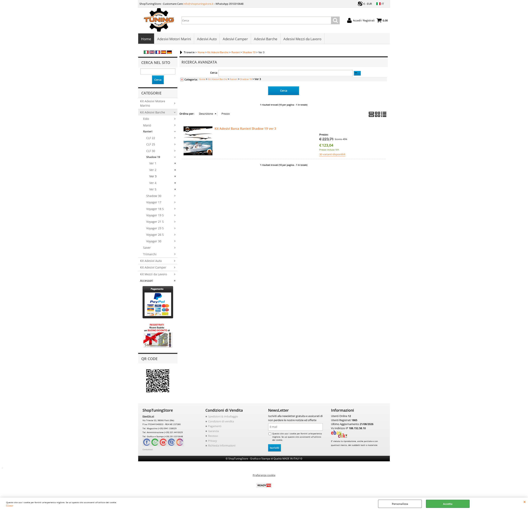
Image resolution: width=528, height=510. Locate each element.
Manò (147, 125)
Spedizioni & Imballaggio (223, 416)
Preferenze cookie (264, 475)
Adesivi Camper (235, 39)
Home (146, 39)
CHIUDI (524, 502)
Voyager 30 (153, 241)
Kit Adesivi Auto (151, 261)
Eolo (146, 119)
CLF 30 (150, 151)
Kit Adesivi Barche (152, 112)
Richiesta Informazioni (221, 445)
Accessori (146, 281)
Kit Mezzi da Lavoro (153, 274)
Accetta (448, 504)
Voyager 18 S (155, 209)
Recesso (213, 436)
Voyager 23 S (155, 228)
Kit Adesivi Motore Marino (152, 103)
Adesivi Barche (265, 39)
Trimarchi (150, 254)
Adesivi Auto (207, 39)
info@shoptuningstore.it (198, 4)
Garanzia (213, 431)
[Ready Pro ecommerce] (264, 485)
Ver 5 (152, 189)
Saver (147, 248)
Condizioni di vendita (221, 421)
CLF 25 (150, 144)
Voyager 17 (153, 202)
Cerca (213, 72)
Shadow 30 (153, 196)
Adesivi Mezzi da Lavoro (302, 39)
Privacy (9, 505)
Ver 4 (152, 183)
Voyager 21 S (155, 222)
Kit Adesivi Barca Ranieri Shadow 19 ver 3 (245, 128)
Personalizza (400, 504)
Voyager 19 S (155, 215)
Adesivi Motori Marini (174, 39)
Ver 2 (152, 170)
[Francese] (158, 53)
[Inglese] (152, 53)
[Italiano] (146, 53)
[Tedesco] (169, 53)
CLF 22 (150, 138)
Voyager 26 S (155, 235)
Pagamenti (214, 426)
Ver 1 (152, 163)
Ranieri (147, 131)
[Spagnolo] (163, 53)
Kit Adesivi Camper (153, 267)
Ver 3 (153, 176)
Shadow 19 (153, 157)
